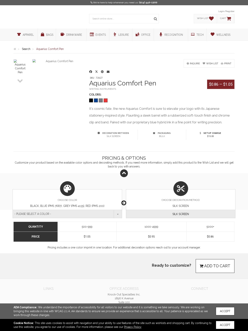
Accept (225, 311)
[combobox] (67, 214)
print (227, 63)
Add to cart (216, 266)
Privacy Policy (132, 326)
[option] (20, 66)
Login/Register (226, 11)
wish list (212, 63)
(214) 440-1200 (148, 2)
